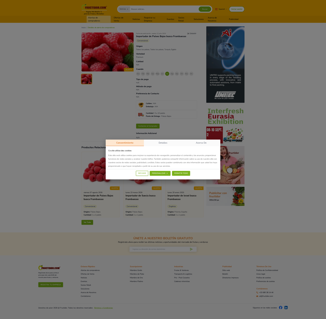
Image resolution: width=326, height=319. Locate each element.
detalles (163, 142)
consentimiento (124, 142)
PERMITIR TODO (181, 173)
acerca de (201, 142)
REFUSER (142, 173)
